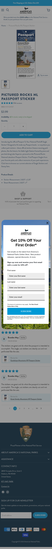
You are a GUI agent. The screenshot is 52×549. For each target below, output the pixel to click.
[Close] (47, 223)
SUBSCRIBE (26, 311)
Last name (11, 282)
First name (11, 270)
